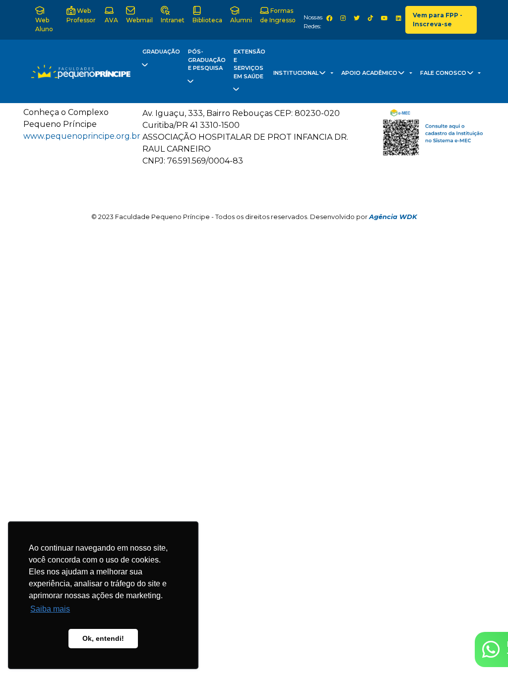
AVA (111, 20)
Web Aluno (44, 24)
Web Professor (81, 15)
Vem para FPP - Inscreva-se (437, 19)
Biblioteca (207, 20)
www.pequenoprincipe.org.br (81, 136)
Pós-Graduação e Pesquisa (207, 59)
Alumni (241, 20)
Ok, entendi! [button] (103, 638)
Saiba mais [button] (50, 609)
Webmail (139, 20)
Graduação (161, 51)
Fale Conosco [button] (444, 72)
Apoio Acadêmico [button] (370, 72)
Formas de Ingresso (278, 15)
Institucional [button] (296, 72)
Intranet (173, 20)
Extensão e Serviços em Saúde (249, 64)
